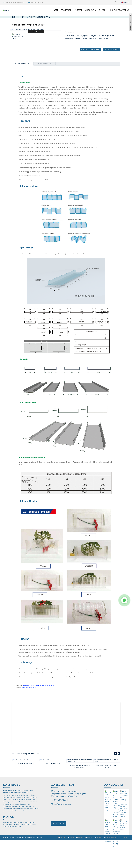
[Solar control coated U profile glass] (107, 760)
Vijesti (78, 10)
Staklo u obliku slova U (53, 763)
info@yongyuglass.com (37, 2)
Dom (56, 10)
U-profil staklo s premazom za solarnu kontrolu (106, 766)
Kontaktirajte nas (119, 10)
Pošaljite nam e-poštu (91, 49)
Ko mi (11, 784)
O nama (102, 10)
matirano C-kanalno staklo (26, 763)
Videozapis (90, 10)
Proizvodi (66, 10)
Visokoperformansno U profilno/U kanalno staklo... (79, 766)
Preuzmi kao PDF (113, 49)
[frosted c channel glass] (26, 760)
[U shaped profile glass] (53, 760)
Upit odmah (58, 823)
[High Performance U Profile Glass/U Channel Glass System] (80, 760)
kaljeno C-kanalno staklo (29, 687)
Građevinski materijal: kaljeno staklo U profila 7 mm (38, 685)
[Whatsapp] (124, 600)
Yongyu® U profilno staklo (40, 17)
